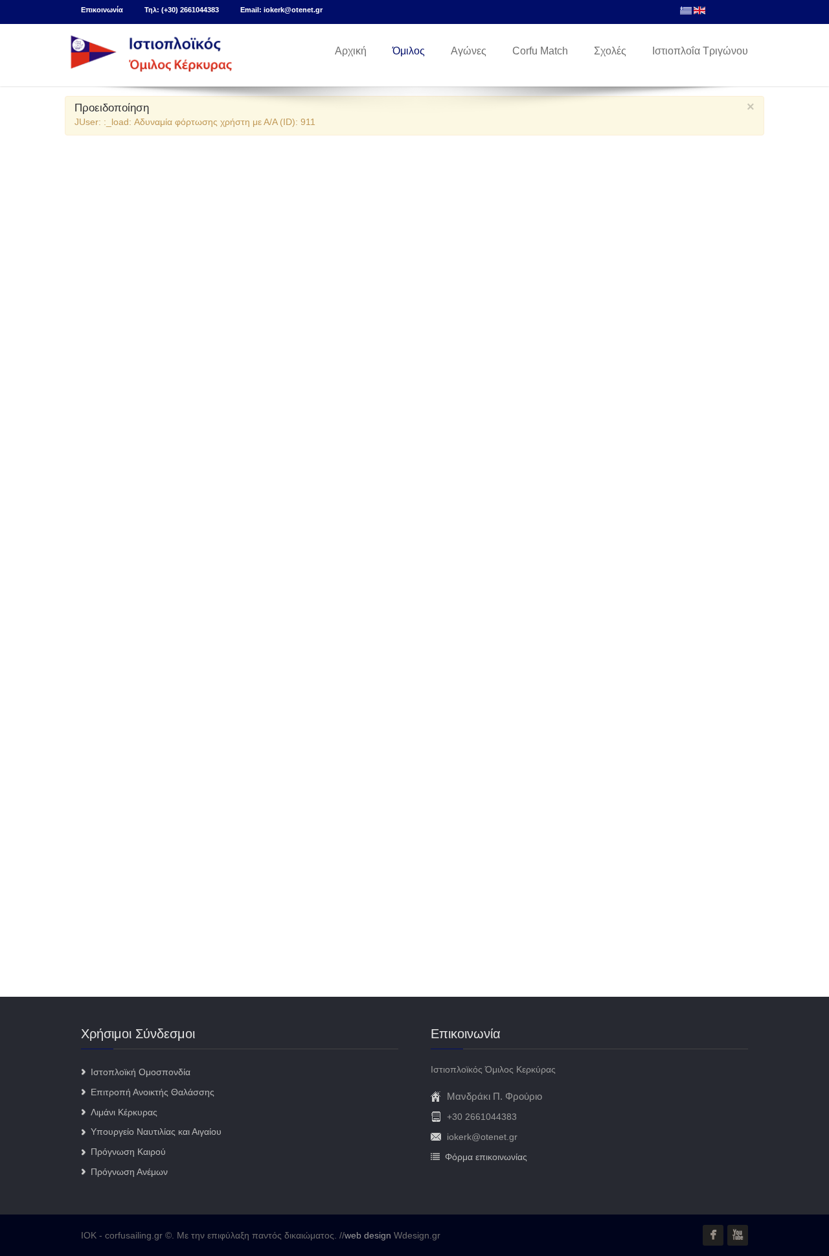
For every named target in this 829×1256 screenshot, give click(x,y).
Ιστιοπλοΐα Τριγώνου (700, 50)
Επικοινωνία (102, 10)
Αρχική (351, 50)
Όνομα (96, 336)
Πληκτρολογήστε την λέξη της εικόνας (157, 812)
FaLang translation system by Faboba (122, 973)
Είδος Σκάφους (113, 656)
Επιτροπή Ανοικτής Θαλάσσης (152, 1092)
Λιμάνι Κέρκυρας (124, 1112)
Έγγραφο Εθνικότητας (126, 585)
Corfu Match (540, 50)
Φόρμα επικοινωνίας (486, 1157)
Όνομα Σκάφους (115, 419)
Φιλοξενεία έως (112, 739)
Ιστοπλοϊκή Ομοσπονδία (140, 1072)
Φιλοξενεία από (113, 698)
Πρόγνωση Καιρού (128, 1151)
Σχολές (610, 50)
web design (368, 1235)
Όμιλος (408, 50)
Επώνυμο (102, 295)
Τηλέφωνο (103, 502)
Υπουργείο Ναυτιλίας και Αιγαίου (156, 1131)
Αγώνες (468, 50)
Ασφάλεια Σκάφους (119, 621)
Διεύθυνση (104, 544)
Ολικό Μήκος (109, 461)
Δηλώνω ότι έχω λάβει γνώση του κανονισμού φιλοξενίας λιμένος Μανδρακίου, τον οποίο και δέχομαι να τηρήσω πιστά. (324, 781)
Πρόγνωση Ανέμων (129, 1172)
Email (94, 378)
